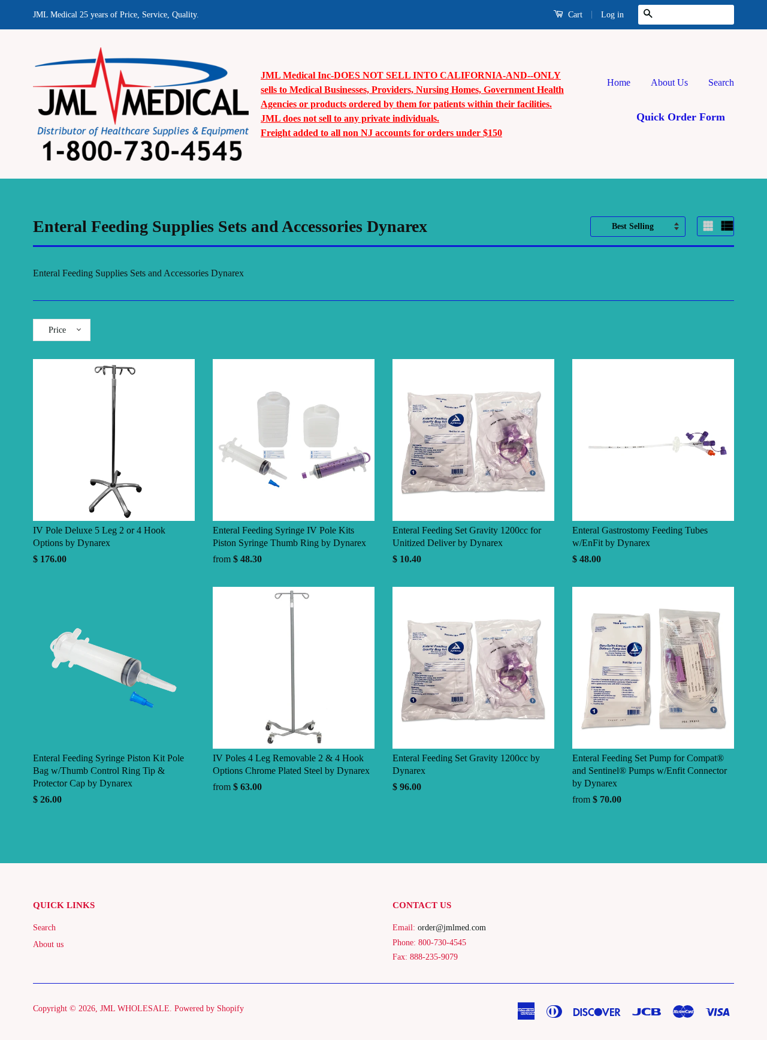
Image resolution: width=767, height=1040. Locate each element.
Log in (612, 14)
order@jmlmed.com (452, 927)
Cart (574, 14)
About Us (669, 82)
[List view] (727, 226)
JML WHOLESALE (135, 1008)
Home (618, 82)
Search (721, 82)
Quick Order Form (680, 117)
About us (48, 944)
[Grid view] (709, 226)
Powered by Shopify (209, 1008)
